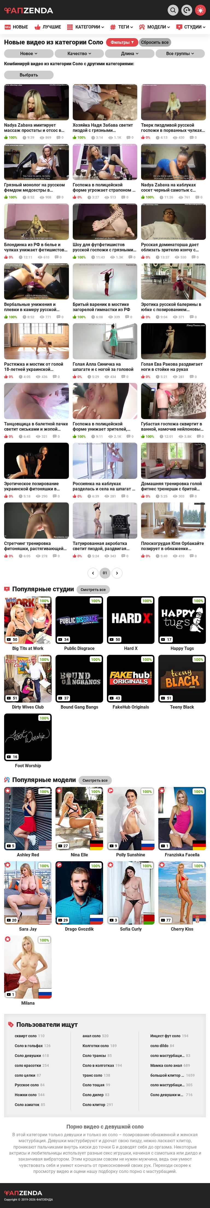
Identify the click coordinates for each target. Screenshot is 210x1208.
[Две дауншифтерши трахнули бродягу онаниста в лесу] (186, 10)
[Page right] (117, 573)
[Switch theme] (200, 10)
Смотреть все (95, 780)
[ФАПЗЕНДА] (28, 11)
